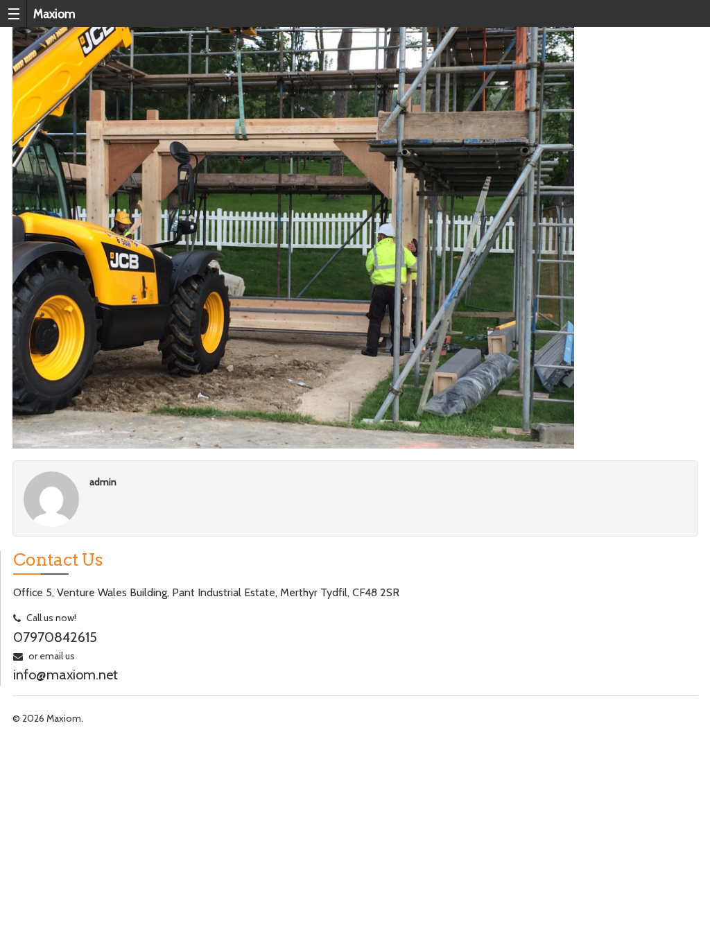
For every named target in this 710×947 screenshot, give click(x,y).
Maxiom (54, 13)
